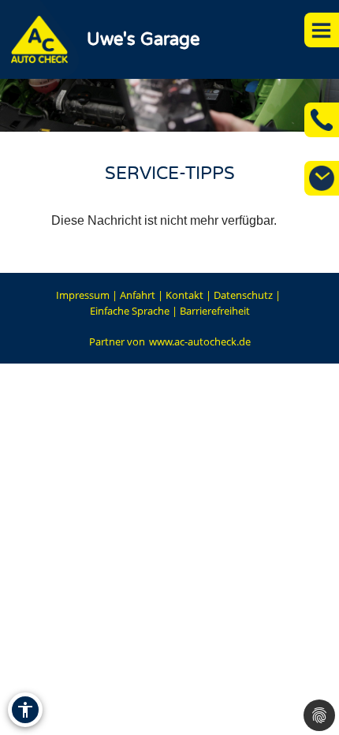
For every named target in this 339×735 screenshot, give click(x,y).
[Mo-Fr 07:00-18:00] (321, 178)
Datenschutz (243, 295)
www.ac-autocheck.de (200, 341)
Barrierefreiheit (215, 311)
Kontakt (184, 295)
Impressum (83, 295)
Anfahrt (137, 295)
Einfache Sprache (130, 311)
